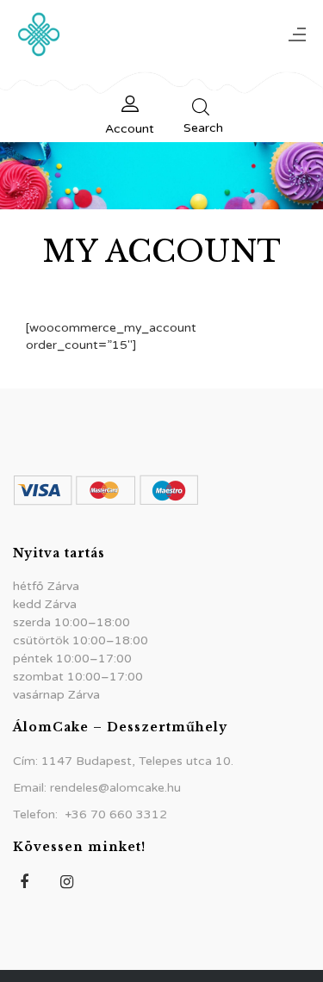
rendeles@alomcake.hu (115, 787)
